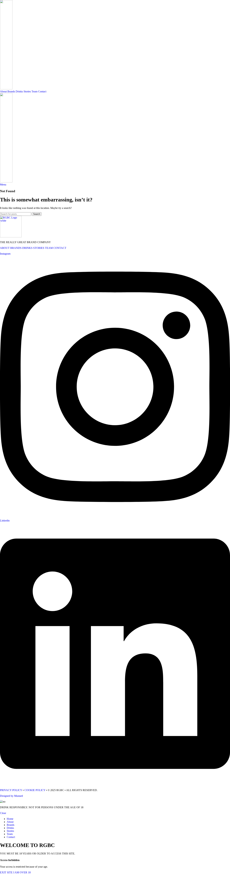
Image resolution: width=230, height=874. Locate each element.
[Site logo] (6, 88)
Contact (42, 91)
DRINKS (27, 247)
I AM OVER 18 (22, 872)
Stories (27, 91)
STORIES (38, 247)
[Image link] (11, 236)
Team (34, 91)
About (3, 91)
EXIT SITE (6, 872)
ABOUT (5, 247)
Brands (11, 91)
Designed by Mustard (11, 795)
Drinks (19, 91)
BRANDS (16, 247)
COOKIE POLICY (34, 790)
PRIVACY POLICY (11, 790)
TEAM (49, 247)
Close (3, 813)
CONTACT (59, 247)
